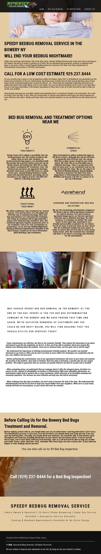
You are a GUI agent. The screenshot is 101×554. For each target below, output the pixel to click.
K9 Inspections (74, 9)
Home (41, 9)
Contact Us (89, 9)
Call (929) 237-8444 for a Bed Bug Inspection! (50, 476)
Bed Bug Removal (55, 9)
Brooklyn (9, 538)
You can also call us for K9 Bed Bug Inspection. (50, 449)
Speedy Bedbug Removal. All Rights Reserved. (32, 545)
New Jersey (41, 538)
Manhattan (24, 538)
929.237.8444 (78, 73)
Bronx (16, 538)
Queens (32, 538)
